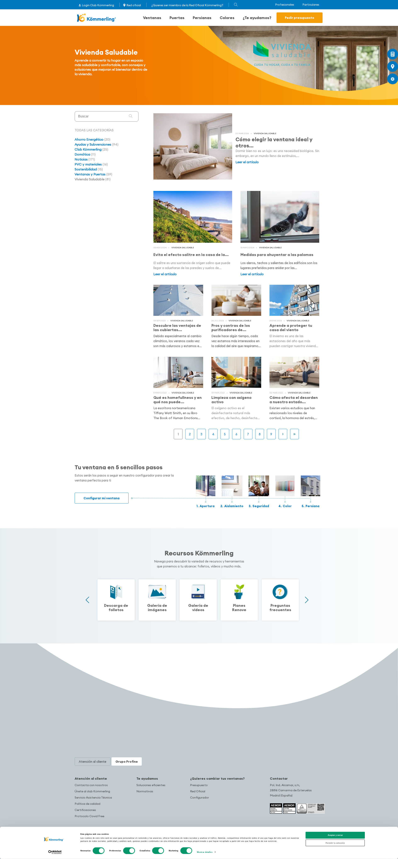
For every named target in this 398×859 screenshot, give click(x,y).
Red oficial (133, 5)
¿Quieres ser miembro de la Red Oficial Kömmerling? (187, 5)
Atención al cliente (91, 778)
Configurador (199, 797)
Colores (227, 17)
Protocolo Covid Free (89, 816)
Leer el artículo (247, 162)
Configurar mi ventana (102, 498)
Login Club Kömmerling (98, 5)
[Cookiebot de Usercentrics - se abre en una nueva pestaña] (55, 852)
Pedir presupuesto (299, 18)
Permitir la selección (335, 843)
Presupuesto (199, 785)
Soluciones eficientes (150, 785)
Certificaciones (85, 810)
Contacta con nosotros (91, 785)
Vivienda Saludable (265, 133)
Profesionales (284, 4)
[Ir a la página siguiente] (283, 434)
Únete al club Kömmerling (92, 791)
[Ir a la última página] (295, 434)
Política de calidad (87, 804)
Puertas (177, 17)
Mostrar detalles (204, 852)
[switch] (129, 850)
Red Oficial (197, 791)
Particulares (310, 4)
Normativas (144, 791)
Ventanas (152, 17)
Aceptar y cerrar (335, 835)
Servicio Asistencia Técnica (93, 797)
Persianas (202, 17)
